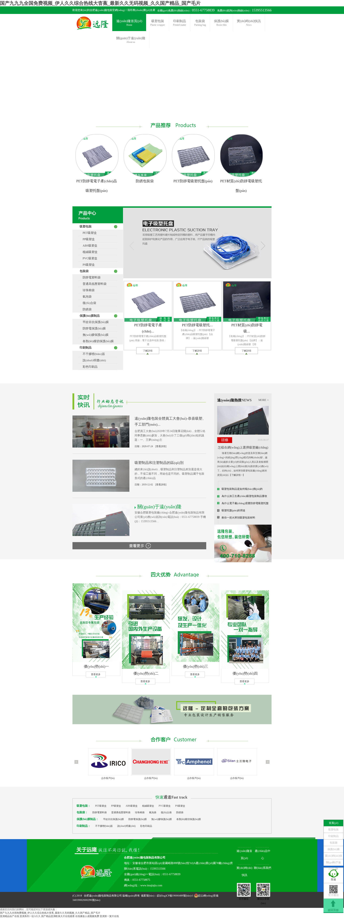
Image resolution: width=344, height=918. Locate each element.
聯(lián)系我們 (262, 867)
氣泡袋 (86, 296)
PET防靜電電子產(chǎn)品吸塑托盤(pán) (96, 186)
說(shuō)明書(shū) (93, 360)
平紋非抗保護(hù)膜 (94, 322)
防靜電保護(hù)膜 (93, 328)
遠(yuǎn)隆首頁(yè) (129, 22)
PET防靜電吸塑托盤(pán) (192, 181)
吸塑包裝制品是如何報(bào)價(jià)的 (242, 488)
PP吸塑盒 (87, 239)
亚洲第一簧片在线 (109, 916)
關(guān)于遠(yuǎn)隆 (333, 863)
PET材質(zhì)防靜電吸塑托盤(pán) (241, 186)
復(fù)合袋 (88, 303)
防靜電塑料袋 (90, 277)
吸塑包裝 (157, 22)
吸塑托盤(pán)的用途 (233, 510)
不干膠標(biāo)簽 (92, 354)
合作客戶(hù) (108, 778)
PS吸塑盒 (87, 264)
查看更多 (96, 674)
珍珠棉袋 (87, 290)
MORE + (263, 400)
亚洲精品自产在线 (9, 916)
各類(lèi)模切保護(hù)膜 (97, 341)
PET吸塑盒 (88, 232)
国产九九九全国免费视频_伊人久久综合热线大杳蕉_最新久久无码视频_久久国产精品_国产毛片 (100, 3)
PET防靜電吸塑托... (197, 325)
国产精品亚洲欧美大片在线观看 (58, 916)
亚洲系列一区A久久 (30, 916)
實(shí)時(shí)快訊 (249, 22)
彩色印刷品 (89, 366)
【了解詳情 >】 (237, 475)
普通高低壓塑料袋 (93, 283)
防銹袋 (86, 309)
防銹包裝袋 (145, 181)
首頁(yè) (333, 822)
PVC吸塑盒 (88, 258)
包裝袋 (200, 22)
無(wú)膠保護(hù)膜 (94, 334)
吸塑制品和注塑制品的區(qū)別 (159, 463)
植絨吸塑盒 (89, 252)
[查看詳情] (160, 446)
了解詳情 (147, 350)
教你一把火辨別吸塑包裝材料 (238, 517)
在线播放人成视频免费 (87, 916)
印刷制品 (179, 22)
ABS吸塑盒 (88, 245)
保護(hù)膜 (221, 22)
